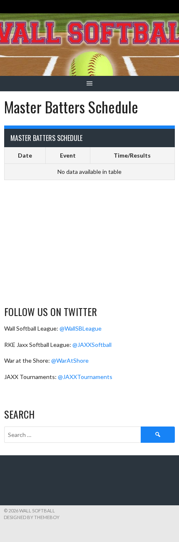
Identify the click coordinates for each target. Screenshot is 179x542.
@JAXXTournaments (85, 376)
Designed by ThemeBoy (32, 517)
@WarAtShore (70, 360)
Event (68, 155)
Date (25, 155)
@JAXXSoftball (92, 344)
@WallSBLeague (81, 328)
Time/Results (132, 155)
